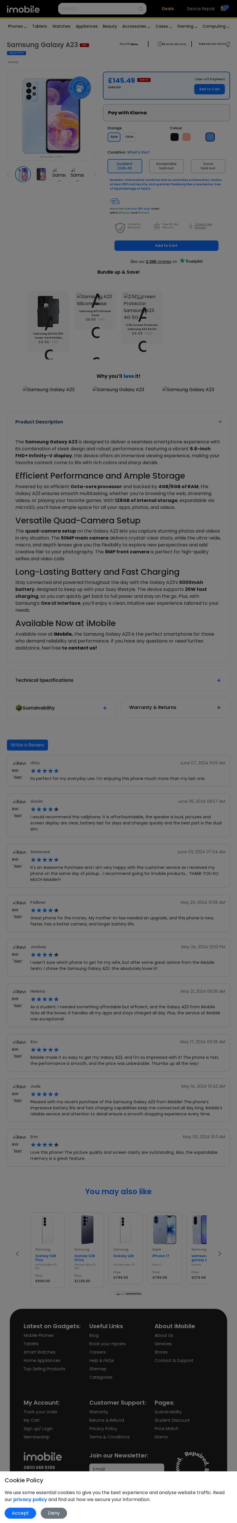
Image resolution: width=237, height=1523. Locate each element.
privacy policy (30, 1499)
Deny (54, 1513)
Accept (20, 1513)
